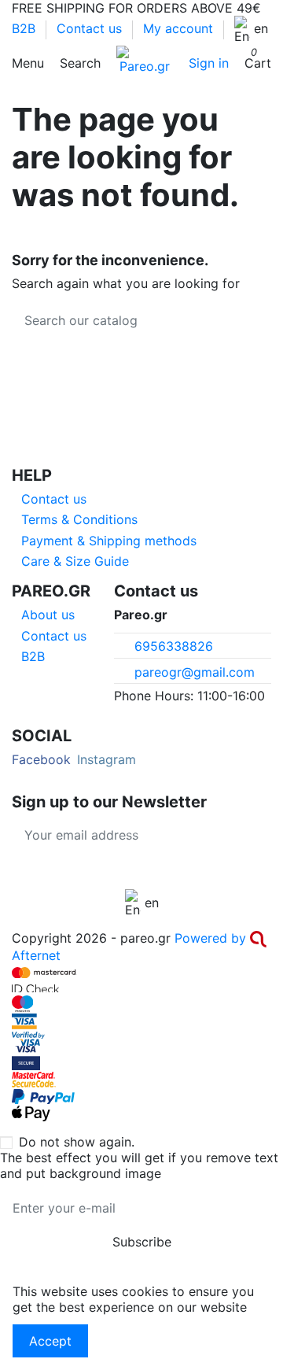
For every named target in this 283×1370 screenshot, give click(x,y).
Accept (50, 1341)
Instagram (106, 759)
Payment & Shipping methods (109, 540)
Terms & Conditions (79, 519)
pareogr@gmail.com (194, 672)
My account (178, 28)
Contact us (91, 28)
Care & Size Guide (75, 561)
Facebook (41, 759)
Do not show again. (76, 1142)
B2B (25, 28)
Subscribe (229, 835)
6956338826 (173, 646)
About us (48, 614)
